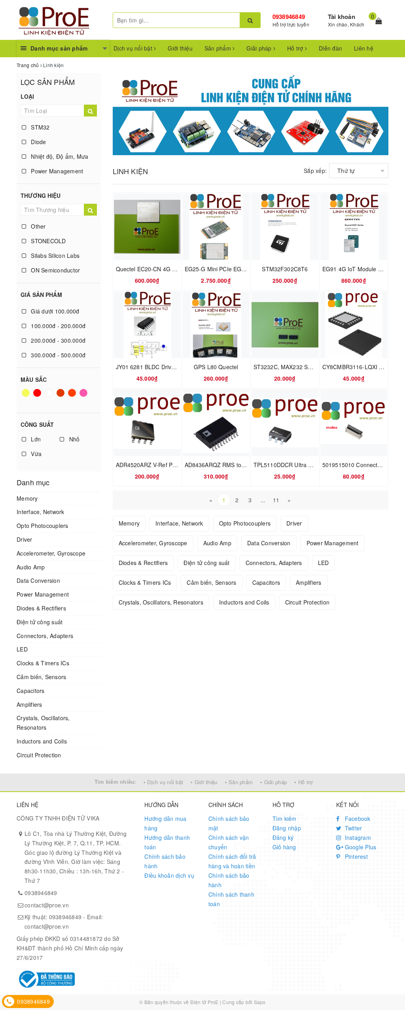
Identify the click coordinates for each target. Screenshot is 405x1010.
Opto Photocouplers (42, 525)
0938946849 (289, 16)
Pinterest (355, 856)
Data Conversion (38, 580)
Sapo (260, 1002)
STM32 (39, 127)
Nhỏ (73, 439)
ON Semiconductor (54, 270)
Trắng (49, 396)
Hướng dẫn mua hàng (165, 823)
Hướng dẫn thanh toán (167, 842)
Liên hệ (363, 48)
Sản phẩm (218, 48)
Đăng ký (283, 837)
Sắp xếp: (315, 171)
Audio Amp (31, 567)
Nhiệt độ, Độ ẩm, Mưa (58, 156)
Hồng (84, 396)
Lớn (35, 439)
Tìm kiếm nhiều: (115, 781)
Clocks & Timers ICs (43, 663)
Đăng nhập (287, 828)
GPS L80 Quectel (216, 367)
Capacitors (31, 691)
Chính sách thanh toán (231, 899)
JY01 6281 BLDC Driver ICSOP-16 (160, 367)
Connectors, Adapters (45, 636)
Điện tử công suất (39, 622)
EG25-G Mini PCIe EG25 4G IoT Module (236, 269)
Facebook (356, 818)
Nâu (61, 396)
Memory (27, 498)
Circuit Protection (39, 755)
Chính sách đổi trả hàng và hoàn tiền (232, 861)
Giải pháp (259, 48)
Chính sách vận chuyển (228, 842)
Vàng (26, 396)
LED (22, 649)
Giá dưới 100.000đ (54, 311)
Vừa (35, 454)
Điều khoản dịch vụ (169, 875)
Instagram (357, 837)
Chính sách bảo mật (229, 823)
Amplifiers (29, 704)
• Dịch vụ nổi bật (163, 782)
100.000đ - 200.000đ (57, 326)
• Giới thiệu (204, 782)
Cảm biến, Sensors (41, 677)
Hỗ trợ (296, 48)
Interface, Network (40, 512)
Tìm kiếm (285, 818)
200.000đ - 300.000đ (57, 340)
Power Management (56, 171)
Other (37, 226)
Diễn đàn (330, 48)
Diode (37, 142)
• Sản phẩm (239, 782)
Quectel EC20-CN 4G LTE (149, 269)
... (263, 500)
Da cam (73, 396)
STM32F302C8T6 (285, 269)
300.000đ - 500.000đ (57, 355)
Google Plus (359, 847)
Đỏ (38, 396)
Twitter (352, 828)
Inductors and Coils (42, 741)
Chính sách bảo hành (164, 861)
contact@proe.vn (47, 905)
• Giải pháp (273, 782)
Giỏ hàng (284, 847)
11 (276, 500)
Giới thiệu (180, 48)
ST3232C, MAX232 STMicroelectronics (303, 367)
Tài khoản (341, 16)
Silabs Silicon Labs (54, 255)
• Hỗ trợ (303, 782)
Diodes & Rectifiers (41, 608)
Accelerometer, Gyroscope (51, 553)
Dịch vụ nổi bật (134, 48)
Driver (24, 539)
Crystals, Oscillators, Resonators (43, 722)
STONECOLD (47, 241)
